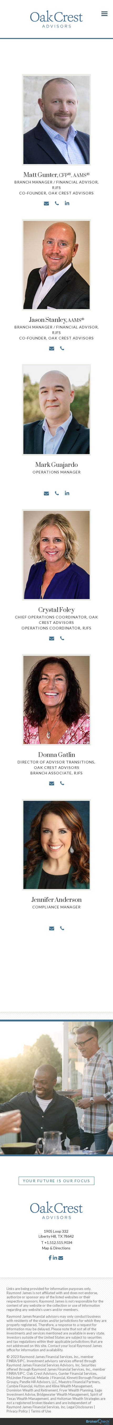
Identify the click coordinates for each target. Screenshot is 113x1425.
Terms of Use (41, 1411)
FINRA (11, 1361)
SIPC (21, 1361)
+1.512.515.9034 (58, 1242)
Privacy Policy (17, 1411)
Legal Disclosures (80, 1407)
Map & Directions (56, 1248)
